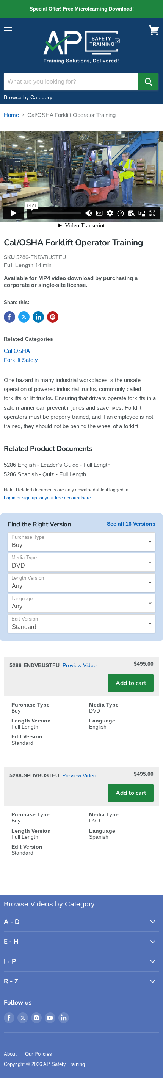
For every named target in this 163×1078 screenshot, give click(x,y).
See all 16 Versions (131, 524)
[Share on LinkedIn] (38, 317)
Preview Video (80, 665)
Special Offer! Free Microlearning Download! (81, 9)
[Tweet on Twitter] (24, 317)
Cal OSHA (17, 351)
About (10, 1054)
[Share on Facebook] (9, 317)
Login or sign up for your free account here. (48, 498)
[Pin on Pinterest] (52, 317)
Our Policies (38, 1054)
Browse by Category (28, 97)
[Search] (148, 81)
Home (11, 115)
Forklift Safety (21, 360)
